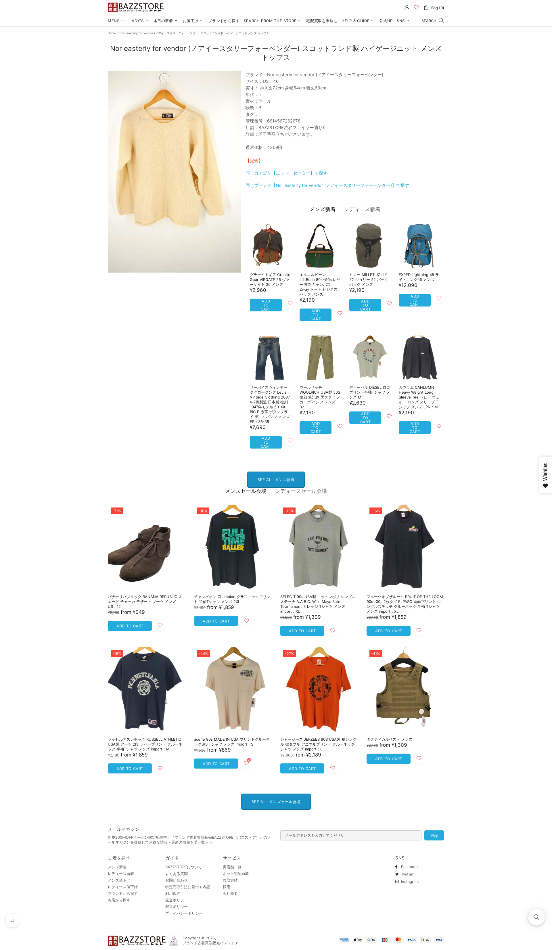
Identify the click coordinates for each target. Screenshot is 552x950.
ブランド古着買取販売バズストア (136, 7)
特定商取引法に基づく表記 (187, 886)
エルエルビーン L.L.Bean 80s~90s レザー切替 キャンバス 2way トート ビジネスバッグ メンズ (320, 284)
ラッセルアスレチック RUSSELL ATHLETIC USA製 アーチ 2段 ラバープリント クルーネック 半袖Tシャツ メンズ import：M (145, 744)
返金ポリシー (176, 900)
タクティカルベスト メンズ (390, 739)
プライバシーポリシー (184, 913)
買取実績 (230, 880)
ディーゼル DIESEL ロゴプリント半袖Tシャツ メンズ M (369, 392)
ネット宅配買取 (236, 873)
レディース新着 (362, 209)
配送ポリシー (176, 906)
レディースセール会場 (301, 491)
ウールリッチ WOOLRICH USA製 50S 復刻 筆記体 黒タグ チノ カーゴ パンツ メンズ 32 (320, 397)
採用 (226, 886)
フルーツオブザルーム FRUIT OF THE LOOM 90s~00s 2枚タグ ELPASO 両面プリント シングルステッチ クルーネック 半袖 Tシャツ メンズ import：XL (405, 604)
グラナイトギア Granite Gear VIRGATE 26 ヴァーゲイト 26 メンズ (270, 279)
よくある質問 (176, 873)
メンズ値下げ (119, 880)
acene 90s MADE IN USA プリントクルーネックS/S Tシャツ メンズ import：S (232, 741)
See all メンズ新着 (276, 479)
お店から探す (119, 900)
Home (112, 33)
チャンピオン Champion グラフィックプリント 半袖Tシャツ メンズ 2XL (232, 599)
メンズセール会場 (246, 491)
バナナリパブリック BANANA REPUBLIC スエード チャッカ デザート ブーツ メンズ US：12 (145, 601)
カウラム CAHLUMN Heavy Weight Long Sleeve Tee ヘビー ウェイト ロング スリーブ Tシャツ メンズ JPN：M (419, 397)
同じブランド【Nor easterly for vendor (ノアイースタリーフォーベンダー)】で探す (327, 185)
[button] (536, 917)
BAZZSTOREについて (183, 867)
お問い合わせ (176, 880)
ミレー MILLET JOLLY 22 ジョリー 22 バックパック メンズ (368, 279)
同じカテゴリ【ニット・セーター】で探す (286, 173)
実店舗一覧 (232, 867)
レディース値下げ (123, 886)
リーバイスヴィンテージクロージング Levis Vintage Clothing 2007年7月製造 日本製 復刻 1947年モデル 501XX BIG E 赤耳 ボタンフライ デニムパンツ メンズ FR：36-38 (270, 404)
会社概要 (230, 893)
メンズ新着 (323, 209)
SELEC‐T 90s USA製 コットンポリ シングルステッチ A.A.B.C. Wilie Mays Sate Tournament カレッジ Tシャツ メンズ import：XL (318, 604)
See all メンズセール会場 (276, 801)
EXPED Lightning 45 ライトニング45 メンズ (419, 277)
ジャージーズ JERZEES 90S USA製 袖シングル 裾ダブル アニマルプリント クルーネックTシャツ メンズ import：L (318, 744)
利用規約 (172, 893)
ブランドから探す (123, 893)
